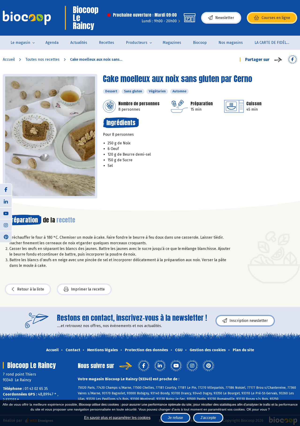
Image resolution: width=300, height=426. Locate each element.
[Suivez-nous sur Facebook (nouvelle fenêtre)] (6, 190)
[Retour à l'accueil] (27, 18)
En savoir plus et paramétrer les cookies (117, 418)
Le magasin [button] (20, 42)
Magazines (172, 42)
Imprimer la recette (88, 289)
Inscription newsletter (248, 320)
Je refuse (175, 418)
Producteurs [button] (136, 42)
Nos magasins (230, 42)
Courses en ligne (276, 17)
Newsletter (224, 17)
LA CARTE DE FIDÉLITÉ (273, 42)
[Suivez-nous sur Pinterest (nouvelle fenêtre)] (6, 236)
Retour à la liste (30, 289)
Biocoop (200, 42)
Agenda (52, 42)
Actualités (78, 42)
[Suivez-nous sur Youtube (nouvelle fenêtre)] (6, 213)
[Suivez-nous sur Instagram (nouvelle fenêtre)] (6, 225)
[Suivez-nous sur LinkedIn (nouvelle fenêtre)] (6, 201)
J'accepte (208, 418)
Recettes (106, 42)
